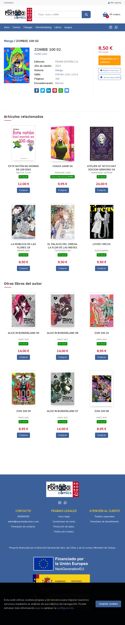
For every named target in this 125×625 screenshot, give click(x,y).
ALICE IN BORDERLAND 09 (23, 333)
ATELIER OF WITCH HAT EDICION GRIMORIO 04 (101, 168)
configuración (65, 608)
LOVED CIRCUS (102, 244)
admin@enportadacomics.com (23, 521)
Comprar (23, 190)
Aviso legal (64, 516)
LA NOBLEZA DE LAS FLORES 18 (23, 246)
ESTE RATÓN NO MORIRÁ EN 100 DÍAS (23, 168)
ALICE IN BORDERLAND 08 (62, 333)
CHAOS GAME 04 (62, 166)
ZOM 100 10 (101, 333)
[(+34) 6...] (116, 27)
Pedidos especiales (105, 516)
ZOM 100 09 (23, 411)
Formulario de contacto (23, 526)
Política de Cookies (64, 531)
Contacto (9, 2)
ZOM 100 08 (101, 411)
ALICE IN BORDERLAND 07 (62, 411)
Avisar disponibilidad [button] (112, 77)
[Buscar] (86, 14)
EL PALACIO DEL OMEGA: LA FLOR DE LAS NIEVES (63, 246)
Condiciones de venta (64, 521)
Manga (9, 41)
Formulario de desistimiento (104, 521)
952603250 (23, 516)
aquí (38, 608)
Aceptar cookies (108, 603)
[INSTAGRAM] (110, 27)
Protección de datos (64, 526)
